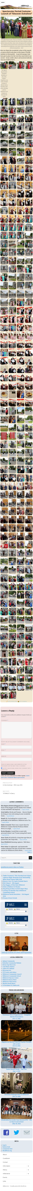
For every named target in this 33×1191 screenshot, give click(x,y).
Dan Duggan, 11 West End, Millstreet (14, 885)
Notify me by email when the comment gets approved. (16, 769)
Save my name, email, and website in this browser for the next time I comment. (14, 765)
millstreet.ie (6, 1173)
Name (3, 744)
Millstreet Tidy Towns (9, 981)
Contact (5, 1162)
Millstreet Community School (12, 976)
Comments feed (7, 1149)
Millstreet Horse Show (9, 980)
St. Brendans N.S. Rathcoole (11, 985)
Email (3, 750)
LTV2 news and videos (9, 972)
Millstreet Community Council (12, 974)
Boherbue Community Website (12, 963)
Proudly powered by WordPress (18, 1186)
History (5, 1170)
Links (4, 1181)
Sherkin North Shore (9, 983)
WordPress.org (7, 1150)
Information (6, 1166)
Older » (29, 852)
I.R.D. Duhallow (23, 701)
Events (5, 1177)
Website (3, 756)
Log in (4, 1145)
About (5, 1154)
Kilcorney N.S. (7, 970)
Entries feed (6, 1147)
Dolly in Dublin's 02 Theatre (11, 887)
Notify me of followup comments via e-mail (15, 741)
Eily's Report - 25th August (11, 883)
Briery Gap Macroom (9, 965)
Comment (4, 720)
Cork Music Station (8, 966)
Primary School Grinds (10, 898)
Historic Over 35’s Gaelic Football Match (15, 881)
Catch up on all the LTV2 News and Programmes (16, 952)
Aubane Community (9, 961)
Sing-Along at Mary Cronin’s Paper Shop (15, 888)
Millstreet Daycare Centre (10, 978)
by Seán (15, 701)
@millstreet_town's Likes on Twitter (12, 867)
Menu (3, 2)
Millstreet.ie (6, 1186)
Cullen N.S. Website (8, 968)
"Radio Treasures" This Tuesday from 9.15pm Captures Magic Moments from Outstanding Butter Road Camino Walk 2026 (17, 877)
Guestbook (6, 1158)
